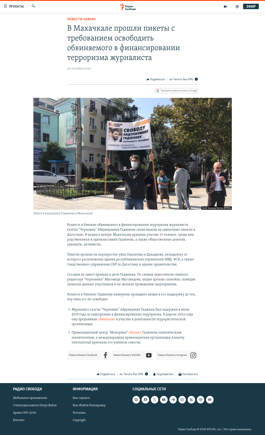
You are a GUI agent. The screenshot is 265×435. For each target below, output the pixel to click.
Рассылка (79, 413)
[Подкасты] (200, 399)
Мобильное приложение (30, 398)
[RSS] (191, 399)
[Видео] (225, 7)
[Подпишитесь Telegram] (173, 399)
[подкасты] (237, 7)
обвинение (106, 319)
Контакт (18, 420)
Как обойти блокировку (89, 405)
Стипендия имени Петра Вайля (35, 405)
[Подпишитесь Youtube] (163, 399)
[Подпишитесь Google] (136, 399)
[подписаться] (209, 399)
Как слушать (81, 398)
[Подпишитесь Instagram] (182, 399)
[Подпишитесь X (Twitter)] (154, 399)
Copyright (79, 420)
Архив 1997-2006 (24, 413)
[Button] (155, 79)
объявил (135, 332)
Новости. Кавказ (81, 19)
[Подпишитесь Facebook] (145, 399)
